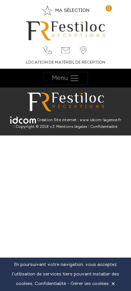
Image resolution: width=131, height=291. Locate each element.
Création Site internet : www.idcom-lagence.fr (78, 120)
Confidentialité (103, 127)
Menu (61, 78)
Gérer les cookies (90, 283)
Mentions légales (71, 127)
